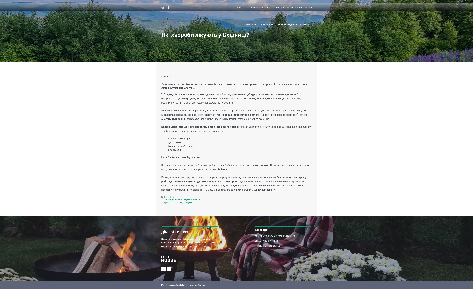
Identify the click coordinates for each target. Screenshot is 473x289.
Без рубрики (169, 197)
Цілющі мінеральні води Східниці (178, 202)
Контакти (305, 24)
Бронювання (266, 24)
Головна (251, 24)
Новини (281, 24)
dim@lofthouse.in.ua (269, 245)
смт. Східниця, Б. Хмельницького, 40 (277, 235)
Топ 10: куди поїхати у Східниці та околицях (182, 199)
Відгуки (292, 24)
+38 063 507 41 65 (268, 240)
